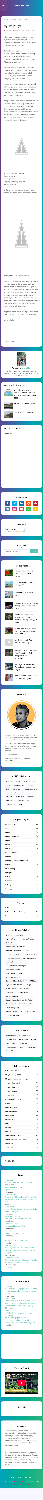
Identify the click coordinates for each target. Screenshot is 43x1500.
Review (21, 1131)
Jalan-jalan (13, 19)
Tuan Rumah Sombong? (14, 1233)
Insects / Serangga (12, 962)
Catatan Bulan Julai (21, 1083)
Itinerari (21, 916)
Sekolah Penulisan (12, 1257)
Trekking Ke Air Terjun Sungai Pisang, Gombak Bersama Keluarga (26, 606)
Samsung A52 (11, 1004)
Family (8, 785)
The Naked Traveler (12, 1223)
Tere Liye (21, 1047)
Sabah (21, 877)
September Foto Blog (26, 1004)
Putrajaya (21, 873)
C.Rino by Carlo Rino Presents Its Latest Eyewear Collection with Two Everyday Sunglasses (20, 1250)
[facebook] (7, 503)
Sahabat (30, 797)
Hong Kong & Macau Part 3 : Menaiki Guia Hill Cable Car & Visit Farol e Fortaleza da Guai (21, 1199)
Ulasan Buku (32, 1047)
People (29, 985)
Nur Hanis (9, 797)
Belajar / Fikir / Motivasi (21, 1071)
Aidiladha (9, 781)
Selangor (21, 885)
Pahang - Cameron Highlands (21, 861)
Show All (8, 1267)
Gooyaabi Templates (21, 1484)
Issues (21, 1103)
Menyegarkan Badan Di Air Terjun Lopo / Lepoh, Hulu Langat (25, 667)
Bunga (27, 950)
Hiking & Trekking (21, 824)
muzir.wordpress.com (13, 1187)
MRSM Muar (17, 789)
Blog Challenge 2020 (21, 1075)
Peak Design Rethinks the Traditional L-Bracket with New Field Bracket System (20, 1321)
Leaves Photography (13, 970)
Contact (28, 1477)
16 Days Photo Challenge (14, 935)
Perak (21, 865)
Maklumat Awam (21, 1111)
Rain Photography (12, 996)
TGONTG (21, 800)
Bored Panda (10, 1298)
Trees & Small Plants (13, 1015)
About (20, 1477)
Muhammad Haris (12, 793)
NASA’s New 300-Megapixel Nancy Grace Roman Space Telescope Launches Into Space (21, 1291)
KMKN (8, 789)
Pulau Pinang (21, 869)
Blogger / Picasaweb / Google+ (21, 1079)
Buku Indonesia (24, 1036)
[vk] (7, 509)
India (21, 908)
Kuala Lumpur (21, 844)
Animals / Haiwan (12, 939)
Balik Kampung (29, 781)
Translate (22, 531)
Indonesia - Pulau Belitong (21, 912)
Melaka (21, 848)
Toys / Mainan (30, 1011)
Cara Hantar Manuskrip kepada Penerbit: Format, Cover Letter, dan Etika (21, 1261)
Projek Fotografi (23, 992)
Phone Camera (11, 989)
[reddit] (28, 503)
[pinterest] (35, 503)
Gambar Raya (19, 785)
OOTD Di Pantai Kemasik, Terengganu (25, 583)
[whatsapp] (28, 509)
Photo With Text (24, 989)
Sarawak (21, 881)
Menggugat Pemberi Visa (15, 1226)
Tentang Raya (11, 804)
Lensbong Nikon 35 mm (14, 973)
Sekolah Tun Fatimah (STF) (24, 403)
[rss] (35, 509)
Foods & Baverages (13, 958)
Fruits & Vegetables (29, 958)
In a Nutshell (9, 1231)
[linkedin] (21, 503)
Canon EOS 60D (30, 954)
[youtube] (21, 509)
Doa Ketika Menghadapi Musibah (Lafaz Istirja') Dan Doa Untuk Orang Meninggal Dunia (26, 618)
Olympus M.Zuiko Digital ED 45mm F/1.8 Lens (21, 981)
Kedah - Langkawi (21, 836)
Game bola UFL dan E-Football (17, 1240)
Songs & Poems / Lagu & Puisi (21, 1139)
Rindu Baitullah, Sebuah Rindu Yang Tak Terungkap (26, 677)
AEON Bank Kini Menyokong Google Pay (20, 1313)
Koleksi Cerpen (11, 1043)
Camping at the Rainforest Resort (18, 1219)
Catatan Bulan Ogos (21, 1087)
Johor (21, 828)
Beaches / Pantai (28, 939)
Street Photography (12, 1008)
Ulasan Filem (10, 1051)
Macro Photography (13, 977)
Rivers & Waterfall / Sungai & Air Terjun (19, 1000)
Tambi (29, 800)
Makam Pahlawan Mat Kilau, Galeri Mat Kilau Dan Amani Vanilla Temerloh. (25, 631)
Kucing (25, 962)
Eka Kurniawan (11, 1039)
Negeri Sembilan (21, 852)
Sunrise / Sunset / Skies (14, 1011)
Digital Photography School (15, 1318)
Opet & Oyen (20, 797)
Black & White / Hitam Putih (15, 947)
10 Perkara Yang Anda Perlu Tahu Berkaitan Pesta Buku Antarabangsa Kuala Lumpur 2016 (25, 394)
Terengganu (21, 889)
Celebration (21, 1095)
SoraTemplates (20, 1482)
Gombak (30, 785)
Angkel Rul (8, 31)
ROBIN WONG (10, 1206)
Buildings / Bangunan (14, 950)
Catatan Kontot (21, 1091)
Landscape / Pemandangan (16, 966)
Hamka (33, 1039)
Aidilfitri (18, 781)
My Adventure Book (12, 1216)
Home (6, 19)
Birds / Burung (11, 943)
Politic (21, 1123)
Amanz (7, 1310)
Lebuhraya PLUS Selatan (23, 412)
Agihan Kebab (10, 1190)
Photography (10, 992)
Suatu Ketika (10, 800)
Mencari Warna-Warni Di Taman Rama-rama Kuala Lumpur (24, 573)
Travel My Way (10, 1194)
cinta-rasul (9, 1180)
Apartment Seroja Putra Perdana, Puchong (24, 641)
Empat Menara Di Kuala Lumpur (24, 594)
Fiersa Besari (23, 1039)
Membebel (21, 1115)
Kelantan (21, 840)
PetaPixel (8, 1286)
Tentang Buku (11, 1047)
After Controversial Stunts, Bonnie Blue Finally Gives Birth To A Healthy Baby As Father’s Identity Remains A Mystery (20, 1303)
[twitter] (14, 503)
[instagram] (14, 509)
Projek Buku (23, 1043)
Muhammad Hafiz (30, 789)
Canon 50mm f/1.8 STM (14, 954)
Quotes (21, 1127)
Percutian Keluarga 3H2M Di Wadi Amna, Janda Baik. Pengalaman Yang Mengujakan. (26, 654)
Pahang (21, 856)
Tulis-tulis (21, 1148)
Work (20, 804)
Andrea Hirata (11, 1036)
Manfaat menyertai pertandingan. (18, 1182)
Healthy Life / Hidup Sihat (21, 1099)
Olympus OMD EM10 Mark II (15, 985)
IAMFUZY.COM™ (11, 1245)
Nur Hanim (25, 793)
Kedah (21, 832)
